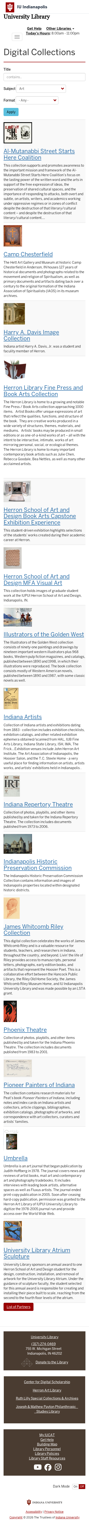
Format (9, 100)
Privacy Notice (54, 1512)
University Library (27, 17)
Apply (11, 112)
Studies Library (47, 1411)
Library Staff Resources (47, 1458)
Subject (9, 89)
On (75, 1486)
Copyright (16, 1517)
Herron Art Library (47, 1390)
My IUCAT (47, 1435)
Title (7, 69)
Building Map (47, 1444)
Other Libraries (59, 28)
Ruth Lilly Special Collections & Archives (47, 1398)
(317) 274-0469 (43, 1344)
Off (82, 1486)
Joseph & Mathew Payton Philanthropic (47, 1407)
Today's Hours (38, 33)
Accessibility (34, 1512)
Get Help (34, 28)
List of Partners (18, 1307)
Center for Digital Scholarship (47, 1382)
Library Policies (47, 1453)
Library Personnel (47, 1449)
